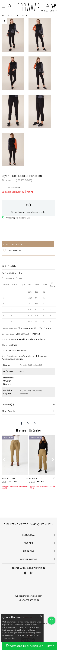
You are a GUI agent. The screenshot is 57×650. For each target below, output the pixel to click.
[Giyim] (8, 15)
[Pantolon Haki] (15, 455)
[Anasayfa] (5, 15)
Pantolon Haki (8, 478)
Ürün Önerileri (9, 411)
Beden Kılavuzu (14, 188)
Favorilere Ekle (27, 478)
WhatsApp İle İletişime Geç (18, 218)
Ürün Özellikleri (9, 266)
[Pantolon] (11, 15)
